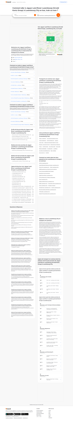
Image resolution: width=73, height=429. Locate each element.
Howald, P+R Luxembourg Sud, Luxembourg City (47, 193)
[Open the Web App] (24, 414)
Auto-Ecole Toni (42, 152)
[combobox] (23, 15)
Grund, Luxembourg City (43, 179)
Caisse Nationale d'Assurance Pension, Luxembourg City (49, 165)
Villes (49, 416)
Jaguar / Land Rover (42, 138)
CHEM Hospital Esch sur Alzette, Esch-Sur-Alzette (48, 169)
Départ (15, 14)
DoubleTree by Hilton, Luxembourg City (45, 175)
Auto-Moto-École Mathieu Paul (44, 150)
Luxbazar (56, 140)
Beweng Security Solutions (55, 144)
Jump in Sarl (41, 142)
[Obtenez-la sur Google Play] (9, 414)
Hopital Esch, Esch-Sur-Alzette (44, 173)
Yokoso (40, 146)
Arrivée (38, 14)
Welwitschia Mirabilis (42, 148)
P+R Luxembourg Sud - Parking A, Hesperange (47, 177)
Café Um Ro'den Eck (50, 140)
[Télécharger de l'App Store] (17, 414)
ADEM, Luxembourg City (43, 183)
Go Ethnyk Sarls (45, 146)
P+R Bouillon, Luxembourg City (44, 191)
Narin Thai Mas (53, 150)
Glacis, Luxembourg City (54, 167)
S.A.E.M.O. (47, 152)
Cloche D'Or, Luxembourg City (44, 167)
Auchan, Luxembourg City (55, 187)
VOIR (33, 134)
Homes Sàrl (58, 146)
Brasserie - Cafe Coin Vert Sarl (44, 144)
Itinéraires (50, 417)
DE (37, 416)
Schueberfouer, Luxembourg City (45, 187)
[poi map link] (50, 43)
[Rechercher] (58, 15)
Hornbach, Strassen (51, 185)
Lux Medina (55, 148)
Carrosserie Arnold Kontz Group (52, 138)
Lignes (50, 410)
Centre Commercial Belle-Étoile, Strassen (46, 171)
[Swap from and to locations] (35, 15)
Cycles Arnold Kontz (42, 140)
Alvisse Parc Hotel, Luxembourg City (54, 183)
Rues (49, 413)
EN (40, 416)
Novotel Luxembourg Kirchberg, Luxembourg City (47, 189)
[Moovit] (8, 2)
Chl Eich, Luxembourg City (43, 163)
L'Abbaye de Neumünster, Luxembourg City (46, 181)
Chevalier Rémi (49, 148)
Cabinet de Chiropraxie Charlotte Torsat (51, 142)
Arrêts (50, 414)
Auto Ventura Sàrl (52, 146)
